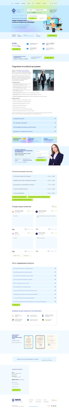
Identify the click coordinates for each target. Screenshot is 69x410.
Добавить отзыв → (16, 255)
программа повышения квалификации (24, 71)
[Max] (54, 3)
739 (52, 251)
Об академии (17, 3)
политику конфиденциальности (41, 157)
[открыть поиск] (45, 10)
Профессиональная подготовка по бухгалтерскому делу (39, 196)
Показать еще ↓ (16, 304)
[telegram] (56, 3)
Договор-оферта (46, 401)
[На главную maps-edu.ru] (18, 11)
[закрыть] (46, 15)
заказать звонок (52, 12)
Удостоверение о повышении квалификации (19, 27)
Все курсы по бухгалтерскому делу (19, 196)
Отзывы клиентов (38, 401)
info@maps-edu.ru (15, 386)
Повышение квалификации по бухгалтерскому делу (22, 199)
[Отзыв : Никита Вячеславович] (13, 229)
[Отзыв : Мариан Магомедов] (37, 229)
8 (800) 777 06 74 (15, 379)
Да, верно (32, 18)
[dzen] (52, 3)
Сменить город (42, 18)
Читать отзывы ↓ (16, 49)
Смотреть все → (26, 255)
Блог (33, 3)
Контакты (44, 3)
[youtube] (50, 3)
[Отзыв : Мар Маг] (13, 251)
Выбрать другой (39, 12)
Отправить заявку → (52, 35)
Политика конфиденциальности (33, 406)
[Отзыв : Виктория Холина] (37, 251)
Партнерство (38, 3)
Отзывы (28, 3)
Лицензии (23, 3)
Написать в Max (15, 382)
